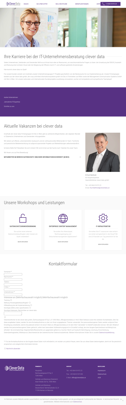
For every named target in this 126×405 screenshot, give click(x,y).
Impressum (102, 370)
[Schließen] (123, 400)
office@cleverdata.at (79, 378)
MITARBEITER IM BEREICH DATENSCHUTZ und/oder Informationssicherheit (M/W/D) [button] (36, 157)
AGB (99, 378)
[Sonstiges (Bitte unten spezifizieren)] (30, 308)
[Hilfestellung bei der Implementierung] (31, 305)
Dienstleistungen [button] (81, 4)
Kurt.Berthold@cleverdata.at (99, 188)
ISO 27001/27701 (42, 4)
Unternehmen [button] (102, 4)
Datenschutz (102, 374)
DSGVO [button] (26, 4)
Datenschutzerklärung (106, 332)
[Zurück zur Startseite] (13, 4)
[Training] (11, 300)
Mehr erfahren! (23, 242)
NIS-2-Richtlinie (61, 4)
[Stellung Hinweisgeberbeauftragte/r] (30, 303)
